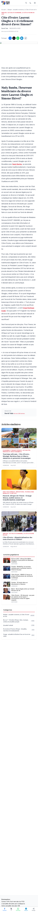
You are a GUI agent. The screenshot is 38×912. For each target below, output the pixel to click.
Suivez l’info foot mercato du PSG (12, 901)
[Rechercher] (26, 2)
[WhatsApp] (17, 38)
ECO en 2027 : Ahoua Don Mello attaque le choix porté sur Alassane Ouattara (22, 560)
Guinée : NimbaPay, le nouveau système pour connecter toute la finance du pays (21, 568)
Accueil (3, 9)
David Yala (9, 413)
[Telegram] (21, 38)
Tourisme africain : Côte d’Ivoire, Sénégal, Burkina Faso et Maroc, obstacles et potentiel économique (17, 456)
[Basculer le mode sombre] (30, 2)
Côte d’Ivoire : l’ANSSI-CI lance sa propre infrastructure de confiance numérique (22, 576)
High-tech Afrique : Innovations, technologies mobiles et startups (18, 492)
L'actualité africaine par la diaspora (13, 904)
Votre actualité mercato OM (10, 906)
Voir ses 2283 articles (19, 413)
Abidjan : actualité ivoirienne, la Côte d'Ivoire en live (23, 9)
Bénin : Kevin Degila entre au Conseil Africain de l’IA (22, 589)
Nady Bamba (17, 164)
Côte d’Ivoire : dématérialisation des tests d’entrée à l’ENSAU (17, 538)
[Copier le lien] (25, 38)
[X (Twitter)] (14, 38)
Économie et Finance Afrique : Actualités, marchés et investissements (17, 451)
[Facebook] (10, 38)
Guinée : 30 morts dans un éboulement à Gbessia (19, 583)
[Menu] (35, 3)
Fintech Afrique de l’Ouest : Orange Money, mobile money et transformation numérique (17, 498)
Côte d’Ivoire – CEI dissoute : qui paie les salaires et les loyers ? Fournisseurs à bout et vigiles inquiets (22, 597)
